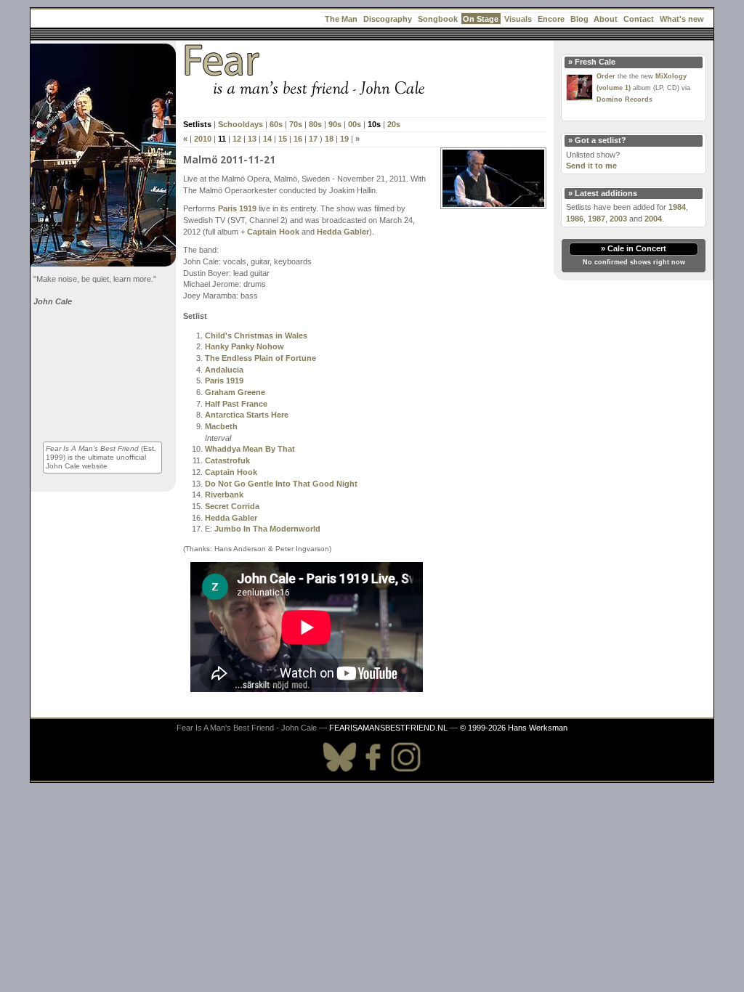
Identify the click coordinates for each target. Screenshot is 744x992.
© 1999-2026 (483, 727)
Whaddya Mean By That (250, 448)
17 (313, 138)
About (606, 19)
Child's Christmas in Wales (256, 335)
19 (344, 138)
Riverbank (224, 494)
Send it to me (591, 165)
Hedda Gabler (343, 231)
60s (276, 124)
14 (267, 138)
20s (393, 124)
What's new (682, 19)
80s (315, 124)
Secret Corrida (232, 506)
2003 (618, 218)
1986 (574, 218)
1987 (596, 218)
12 (236, 138)
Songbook (438, 19)
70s (295, 124)
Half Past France (236, 403)
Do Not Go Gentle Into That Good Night (281, 483)
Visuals (518, 19)
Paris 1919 (237, 208)
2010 (202, 138)
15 (282, 138)
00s (354, 124)
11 (222, 138)
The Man (341, 19)
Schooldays (240, 124)
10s (374, 124)
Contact (638, 19)
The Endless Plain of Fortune (260, 358)
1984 (677, 207)
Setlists (197, 124)
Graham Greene (235, 392)
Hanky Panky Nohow (244, 346)
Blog (579, 19)
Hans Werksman (537, 727)
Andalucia (224, 369)
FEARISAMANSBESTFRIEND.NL (388, 727)
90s (334, 124)
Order (606, 76)
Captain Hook (273, 231)
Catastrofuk (227, 460)
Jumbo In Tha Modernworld (267, 528)
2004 (653, 218)
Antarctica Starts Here (246, 414)
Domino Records (624, 99)
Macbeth (221, 426)
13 (252, 138)
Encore (551, 19)
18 (329, 138)
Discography (387, 19)
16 (298, 138)
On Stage (480, 19)
